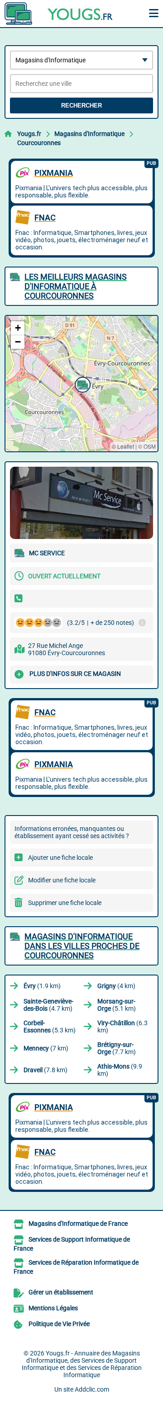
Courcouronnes (39, 142)
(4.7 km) (48, 1005)
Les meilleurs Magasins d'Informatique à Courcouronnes (75, 286)
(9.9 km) (119, 1070)
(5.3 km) (50, 1026)
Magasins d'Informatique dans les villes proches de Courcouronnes (81, 946)
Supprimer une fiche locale (64, 902)
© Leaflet (123, 446)
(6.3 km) (122, 1026)
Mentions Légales (53, 1308)
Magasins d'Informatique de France (78, 1223)
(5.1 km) (116, 1005)
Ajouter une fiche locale (60, 857)
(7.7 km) (116, 1048)
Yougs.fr (29, 133)
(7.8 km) (45, 1070)
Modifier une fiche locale (62, 880)
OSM (150, 446)
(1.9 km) (42, 985)
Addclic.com (92, 1389)
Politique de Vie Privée (59, 1323)
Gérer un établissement (61, 1292)
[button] (81, 383)
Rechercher (81, 105)
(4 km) (116, 985)
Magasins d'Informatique (89, 133)
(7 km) (46, 1048)
